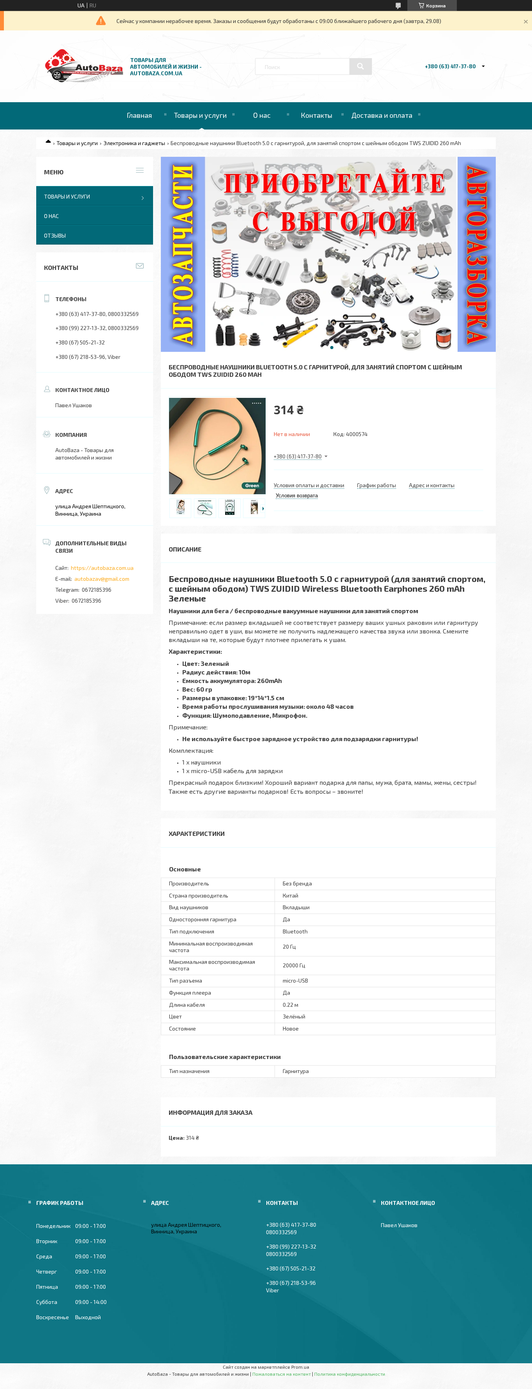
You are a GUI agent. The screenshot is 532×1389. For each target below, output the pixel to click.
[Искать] (360, 66)
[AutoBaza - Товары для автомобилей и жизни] (84, 80)
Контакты (316, 115)
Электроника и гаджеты (134, 143)
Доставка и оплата (381, 115)
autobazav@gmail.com (101, 578)
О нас (262, 115)
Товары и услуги (200, 115)
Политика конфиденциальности (349, 1374)
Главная (139, 115)
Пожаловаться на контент (281, 1374)
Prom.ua (300, 1366)
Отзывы (55, 235)
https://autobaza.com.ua (102, 567)
